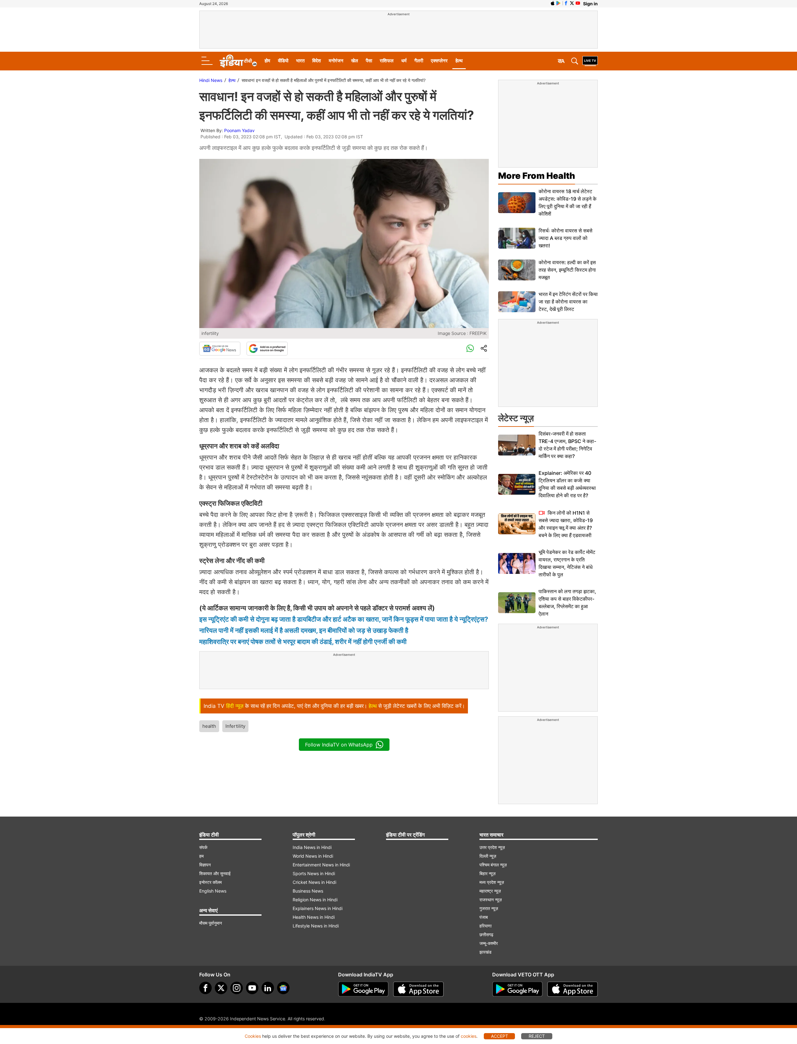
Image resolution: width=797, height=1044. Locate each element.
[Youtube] (252, 988)
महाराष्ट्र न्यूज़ (490, 891)
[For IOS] (572, 989)
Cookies (253, 1036)
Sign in (590, 3)
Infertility (235, 726)
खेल (354, 61)
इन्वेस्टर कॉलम (210, 882)
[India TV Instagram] (236, 988)
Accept (499, 1036)
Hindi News (210, 80)
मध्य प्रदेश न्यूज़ (491, 882)
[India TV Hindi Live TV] (590, 61)
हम (201, 856)
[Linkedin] (268, 988)
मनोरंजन (336, 61)
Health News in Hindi (314, 917)
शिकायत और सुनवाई (215, 873)
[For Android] (517, 989)
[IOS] (552, 3)
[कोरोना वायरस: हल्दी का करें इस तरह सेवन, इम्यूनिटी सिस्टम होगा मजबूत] (516, 270)
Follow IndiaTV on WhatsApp (339, 744)
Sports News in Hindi (314, 873)
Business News (308, 891)
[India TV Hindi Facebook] (566, 3)
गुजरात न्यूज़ (488, 908)
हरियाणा (485, 925)
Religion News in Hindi (315, 899)
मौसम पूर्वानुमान (210, 923)
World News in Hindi (313, 856)
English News (212, 891)
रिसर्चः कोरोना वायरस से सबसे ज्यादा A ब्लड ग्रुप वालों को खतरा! (565, 238)
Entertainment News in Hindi (321, 864)
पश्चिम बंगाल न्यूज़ (493, 864)
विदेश (316, 61)
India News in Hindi (312, 847)
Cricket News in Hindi (314, 882)
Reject (537, 1036)
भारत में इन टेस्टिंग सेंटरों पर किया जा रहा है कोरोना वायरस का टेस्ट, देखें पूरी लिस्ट (568, 301)
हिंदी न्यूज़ (234, 706)
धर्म (404, 61)
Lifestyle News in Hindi (316, 925)
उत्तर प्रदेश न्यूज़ (492, 847)
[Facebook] (205, 988)
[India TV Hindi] (238, 61)
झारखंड (485, 952)
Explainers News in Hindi (317, 908)
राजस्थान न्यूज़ (490, 899)
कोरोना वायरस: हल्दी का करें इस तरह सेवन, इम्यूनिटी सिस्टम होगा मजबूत (567, 269)
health (209, 726)
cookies (468, 1036)
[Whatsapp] (470, 349)
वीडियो (283, 61)
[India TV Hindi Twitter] (572, 3)
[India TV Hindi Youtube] (578, 3)
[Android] (558, 3)
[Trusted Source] (267, 348)
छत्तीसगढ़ (486, 934)
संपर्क (203, 847)
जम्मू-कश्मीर (488, 943)
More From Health (536, 175)
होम (267, 61)
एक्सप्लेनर (439, 61)
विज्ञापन (205, 864)
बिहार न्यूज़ (487, 873)
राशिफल (387, 61)
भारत (300, 61)
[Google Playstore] (363, 989)
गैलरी (418, 61)
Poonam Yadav (239, 130)
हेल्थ (459, 61)
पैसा (369, 61)
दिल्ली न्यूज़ (487, 856)
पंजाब (483, 917)
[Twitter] (221, 988)
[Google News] (219, 348)
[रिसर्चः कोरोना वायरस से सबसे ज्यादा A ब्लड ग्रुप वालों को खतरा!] (516, 238)
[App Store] (418, 989)
